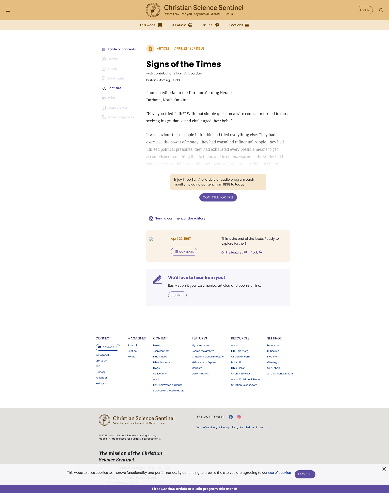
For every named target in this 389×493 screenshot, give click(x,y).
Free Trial (272, 356)
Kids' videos (160, 356)
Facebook (101, 377)
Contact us (110, 347)
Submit (177, 295)
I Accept (305, 474)
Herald (131, 356)
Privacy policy (227, 427)
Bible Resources (162, 362)
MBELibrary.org (239, 351)
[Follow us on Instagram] (239, 417)
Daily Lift (236, 362)
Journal (132, 345)
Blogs (156, 368)
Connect (103, 338)
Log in (364, 10)
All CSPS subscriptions (280, 373)
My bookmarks (200, 345)
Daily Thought (200, 373)
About (234, 345)
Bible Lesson (238, 368)
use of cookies (279, 472)
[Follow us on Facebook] (230, 417)
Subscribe (273, 351)
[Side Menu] (8, 10)
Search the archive (203, 351)
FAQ (98, 366)
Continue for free (218, 197)
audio (168, 390)
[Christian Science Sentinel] (194, 10)
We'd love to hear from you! (196, 277)
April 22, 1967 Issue (189, 48)
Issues (156, 345)
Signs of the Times (183, 64)
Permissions (247, 427)
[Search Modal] (381, 10)
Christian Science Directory (208, 356)
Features (199, 338)
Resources (240, 338)
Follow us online (210, 417)
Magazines (137, 338)
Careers (100, 372)
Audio (255, 252)
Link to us (101, 360)
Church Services (240, 373)
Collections (160, 373)
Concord (197, 368)
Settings (274, 338)
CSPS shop (273, 368)
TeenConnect (161, 351)
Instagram (102, 383)
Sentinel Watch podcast (167, 385)
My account (274, 345)
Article (163, 48)
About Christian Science (245, 379)
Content (160, 338)
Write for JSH (103, 355)
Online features (232, 252)
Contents (186, 252)
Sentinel (132, 351)
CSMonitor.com (240, 356)
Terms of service (205, 427)
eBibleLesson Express (204, 362)
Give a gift (273, 362)
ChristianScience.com (244, 385)
